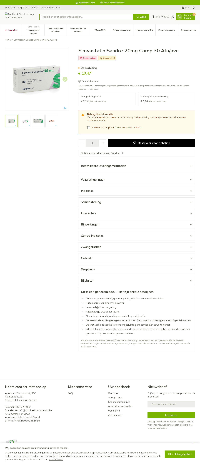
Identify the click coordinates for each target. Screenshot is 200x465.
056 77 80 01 (24, 407)
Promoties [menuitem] (12, 30)
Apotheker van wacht (120, 406)
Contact (34, 7)
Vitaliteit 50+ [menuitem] (103, 31)
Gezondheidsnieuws (51, 7)
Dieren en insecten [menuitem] (168, 31)
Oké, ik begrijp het (180, 454)
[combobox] (86, 17)
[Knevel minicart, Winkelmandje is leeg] (179, 17)
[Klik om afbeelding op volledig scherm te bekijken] (36, 79)
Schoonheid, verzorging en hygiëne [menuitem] (35, 30)
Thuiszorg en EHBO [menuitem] (145, 31)
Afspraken (23, 7)
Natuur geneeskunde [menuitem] (123, 31)
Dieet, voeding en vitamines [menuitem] (57, 30)
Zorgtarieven (115, 415)
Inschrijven (171, 415)
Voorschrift (10, 7)
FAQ (70, 393)
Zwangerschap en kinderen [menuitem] (79, 30)
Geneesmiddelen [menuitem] (190, 31)
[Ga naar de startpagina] (20, 16)
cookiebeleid (56, 459)
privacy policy (159, 427)
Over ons (113, 393)
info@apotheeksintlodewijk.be (35, 410)
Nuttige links (115, 397)
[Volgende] (65, 79)
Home (8, 39)
